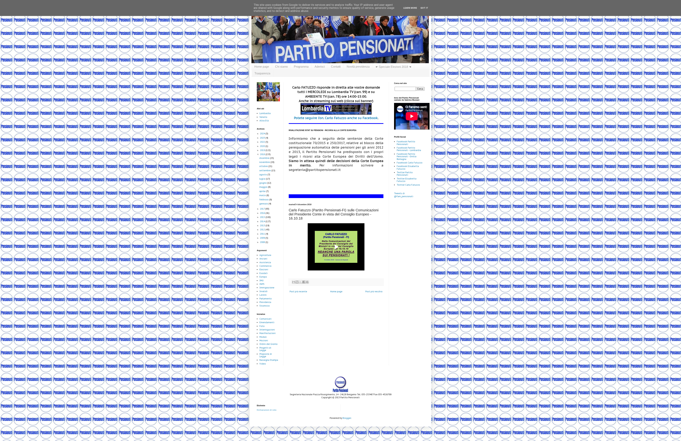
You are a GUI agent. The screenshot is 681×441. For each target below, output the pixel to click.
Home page (261, 66)
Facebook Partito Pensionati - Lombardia (409, 149)
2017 (262, 208)
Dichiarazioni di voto (266, 410)
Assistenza (265, 262)
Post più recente (298, 291)
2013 (262, 225)
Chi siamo (281, 66)
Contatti (336, 66)
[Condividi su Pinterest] (307, 282)
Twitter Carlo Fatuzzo (408, 184)
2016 (262, 213)
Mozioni (263, 340)
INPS (261, 284)
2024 (262, 133)
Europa (263, 276)
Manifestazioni (267, 333)
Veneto (263, 117)
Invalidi (263, 291)
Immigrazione (266, 287)
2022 (262, 142)
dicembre (264, 158)
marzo (262, 195)
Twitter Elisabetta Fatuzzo (406, 179)
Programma (301, 66)
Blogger (347, 418)
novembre (264, 162)
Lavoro (263, 295)
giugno (263, 183)
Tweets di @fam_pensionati (403, 195)
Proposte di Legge (265, 355)
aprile (262, 191)
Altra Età (264, 120)
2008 (262, 242)
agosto (263, 174)
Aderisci (320, 66)
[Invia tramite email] (293, 282)
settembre (265, 170)
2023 (262, 137)
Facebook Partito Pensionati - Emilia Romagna (406, 156)
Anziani (263, 258)
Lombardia (265, 113)
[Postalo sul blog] (297, 282)
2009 (262, 238)
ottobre (263, 166)
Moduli (263, 337)
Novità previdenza (358, 66)
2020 (262, 146)
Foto (262, 326)
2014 (262, 221)
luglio (262, 178)
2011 (262, 233)
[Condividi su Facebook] (304, 282)
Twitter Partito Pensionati (405, 173)
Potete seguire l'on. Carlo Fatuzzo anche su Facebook (336, 118)
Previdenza (265, 302)
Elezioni (263, 269)
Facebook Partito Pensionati (406, 142)
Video (262, 363)
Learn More (410, 8)
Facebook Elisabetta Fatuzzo (408, 167)
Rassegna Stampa (268, 360)
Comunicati (265, 318)
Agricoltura (265, 255)
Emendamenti (266, 322)
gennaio (263, 203)
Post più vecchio (374, 291)
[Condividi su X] (300, 282)
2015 (262, 217)
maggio (263, 187)
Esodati (263, 273)
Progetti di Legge (265, 349)
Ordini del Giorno (268, 344)
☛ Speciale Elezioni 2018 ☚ (393, 66)
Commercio (265, 266)
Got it (424, 8)
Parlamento (265, 298)
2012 (262, 229)
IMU (261, 280)
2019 (262, 150)
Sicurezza (264, 305)
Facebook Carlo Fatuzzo (409, 162)
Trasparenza (262, 73)
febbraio (264, 199)
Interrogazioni (267, 329)
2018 (262, 154)
